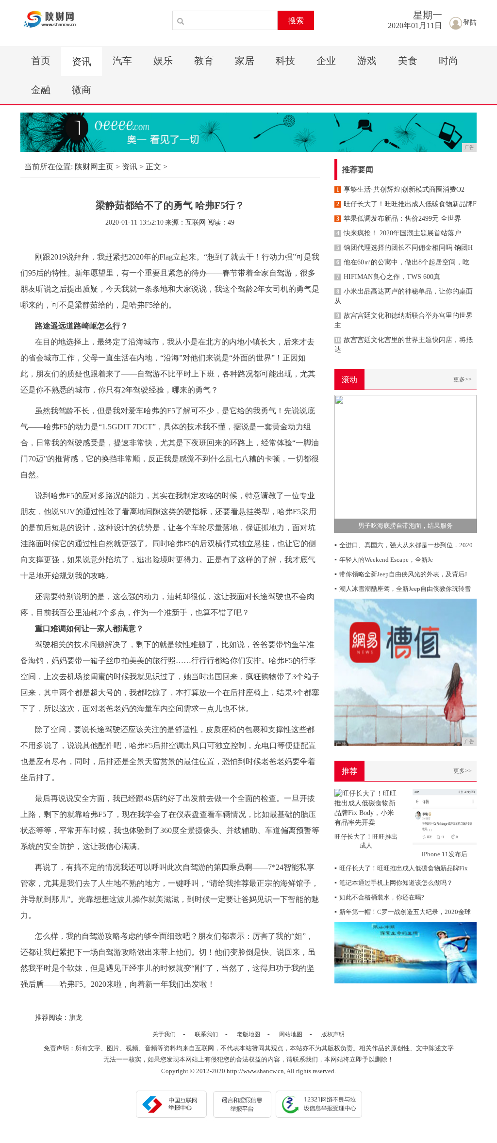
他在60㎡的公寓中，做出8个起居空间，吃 (402, 262)
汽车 (122, 60)
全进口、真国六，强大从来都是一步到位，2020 (403, 545)
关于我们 (164, 1034)
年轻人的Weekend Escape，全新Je (383, 559)
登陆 (470, 22)
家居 (244, 60)
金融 (40, 89)
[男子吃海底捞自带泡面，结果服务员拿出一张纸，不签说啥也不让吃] (405, 463)
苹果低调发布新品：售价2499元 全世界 (398, 218)
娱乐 (163, 60)
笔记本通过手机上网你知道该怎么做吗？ (393, 882)
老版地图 (248, 1034)
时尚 (448, 60)
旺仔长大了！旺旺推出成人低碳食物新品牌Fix (401, 868)
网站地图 (290, 1034)
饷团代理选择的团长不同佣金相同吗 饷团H (404, 247)
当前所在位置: (48, 167)
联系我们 (206, 1034)
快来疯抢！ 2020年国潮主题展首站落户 (398, 233)
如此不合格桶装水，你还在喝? (379, 897)
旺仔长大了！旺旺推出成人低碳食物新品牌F (406, 204)
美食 (407, 60)
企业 (326, 60)
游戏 (367, 60)
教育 (204, 60)
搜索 (296, 20)
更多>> (462, 379)
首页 (40, 60)
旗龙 (76, 1017)
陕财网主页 (94, 167)
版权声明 (333, 1034)
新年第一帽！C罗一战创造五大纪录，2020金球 (402, 911)
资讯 (81, 61)
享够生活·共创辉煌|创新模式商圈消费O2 (400, 189)
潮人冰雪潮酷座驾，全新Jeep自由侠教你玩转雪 (402, 588)
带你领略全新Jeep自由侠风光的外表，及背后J (400, 574)
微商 (81, 89)
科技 (285, 60)
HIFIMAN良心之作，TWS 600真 (388, 276)
